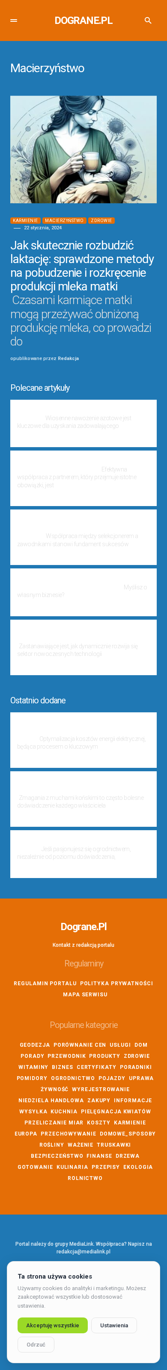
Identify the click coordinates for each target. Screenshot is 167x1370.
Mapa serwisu (85, 995)
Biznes (62, 1067)
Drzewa (128, 1156)
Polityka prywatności (116, 984)
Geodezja (35, 1045)
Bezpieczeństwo (57, 1156)
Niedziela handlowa (51, 1101)
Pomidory (32, 1078)
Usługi (120, 1045)
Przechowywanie (68, 1134)
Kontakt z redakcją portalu (83, 945)
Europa (26, 1134)
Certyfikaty (96, 1067)
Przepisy (106, 1167)
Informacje (133, 1101)
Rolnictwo (85, 1178)
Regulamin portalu (45, 984)
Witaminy (33, 1067)
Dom (141, 1045)
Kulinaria (72, 1167)
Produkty (104, 1056)
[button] (13, 20)
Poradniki (136, 1067)
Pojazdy (111, 1078)
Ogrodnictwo (73, 1078)
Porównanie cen (80, 1045)
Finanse (99, 1156)
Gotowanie (35, 1167)
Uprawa (141, 1078)
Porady (32, 1056)
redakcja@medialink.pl (83, 1252)
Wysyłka (33, 1112)
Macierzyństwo (64, 220)
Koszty (98, 1123)
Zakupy (98, 1101)
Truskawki (114, 1145)
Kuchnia (64, 1112)
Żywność (55, 1089)
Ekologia (138, 1167)
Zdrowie (101, 220)
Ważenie (80, 1145)
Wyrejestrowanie (101, 1089)
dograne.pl (83, 20)
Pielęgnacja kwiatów (116, 1112)
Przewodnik (67, 1056)
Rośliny (51, 1145)
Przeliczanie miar (54, 1123)
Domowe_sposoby (128, 1134)
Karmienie (25, 220)
